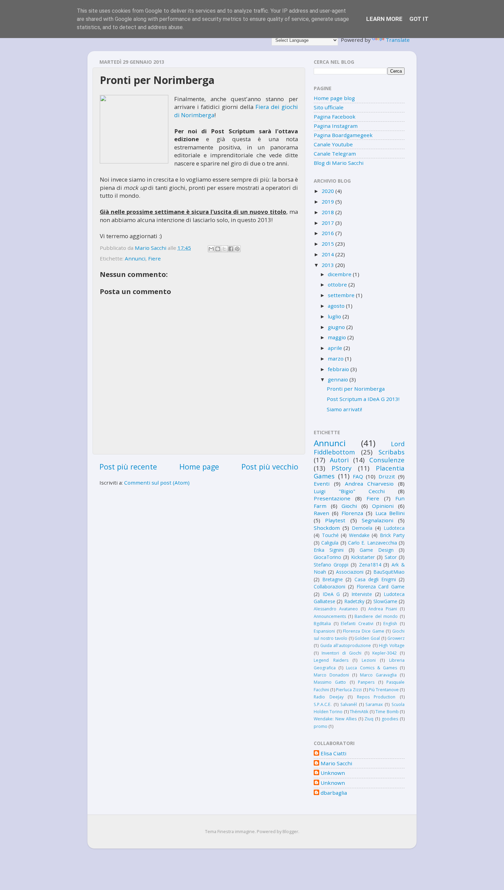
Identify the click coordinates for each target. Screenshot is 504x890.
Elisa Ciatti (333, 753)
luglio (335, 316)
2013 (328, 264)
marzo (336, 358)
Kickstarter (363, 557)
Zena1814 (370, 564)
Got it (419, 18)
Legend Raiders (331, 660)
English (390, 623)
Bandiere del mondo (376, 616)
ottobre (338, 284)
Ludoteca (394, 528)
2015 (328, 243)
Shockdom (327, 527)
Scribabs (392, 452)
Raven (321, 513)
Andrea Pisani (382, 609)
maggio (337, 337)
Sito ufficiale (329, 107)
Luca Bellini (390, 513)
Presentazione (332, 498)
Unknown (333, 773)
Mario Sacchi (336, 763)
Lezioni (369, 660)
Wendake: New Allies (335, 719)
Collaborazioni (329, 586)
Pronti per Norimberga (356, 388)
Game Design (377, 550)
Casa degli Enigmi (375, 579)
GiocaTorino (327, 557)
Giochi (349, 505)
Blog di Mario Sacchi (338, 162)
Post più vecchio (269, 467)
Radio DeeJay (329, 697)
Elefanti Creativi (357, 623)
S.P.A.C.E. (323, 704)
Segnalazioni (377, 520)
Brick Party (392, 535)
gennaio (338, 379)
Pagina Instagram (336, 125)
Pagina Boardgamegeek (343, 135)
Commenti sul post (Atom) (157, 482)
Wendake (359, 535)
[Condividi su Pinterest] (237, 248)
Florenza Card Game (381, 586)
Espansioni (324, 631)
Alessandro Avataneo (336, 609)
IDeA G (331, 594)
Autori (339, 459)
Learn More (384, 18)
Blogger (290, 831)
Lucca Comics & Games (371, 668)
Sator (391, 557)
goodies (390, 719)
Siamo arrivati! (344, 409)
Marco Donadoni (331, 675)
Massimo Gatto (330, 682)
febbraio (339, 369)
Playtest (335, 520)
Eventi (321, 483)
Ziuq (368, 719)
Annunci (135, 258)
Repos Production (376, 697)
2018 (328, 212)
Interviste (361, 594)
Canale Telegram (335, 153)
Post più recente (128, 467)
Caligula (329, 542)
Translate (398, 39)
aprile (336, 347)
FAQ (358, 476)
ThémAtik (359, 712)
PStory (341, 468)
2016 (328, 233)
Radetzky (354, 601)
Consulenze (387, 459)
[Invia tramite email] (211, 248)
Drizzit (387, 476)
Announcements (330, 616)
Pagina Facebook (335, 116)
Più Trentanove (384, 690)
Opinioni (383, 505)
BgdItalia (322, 623)
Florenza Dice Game (363, 631)
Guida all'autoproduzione (345, 645)
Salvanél (348, 704)
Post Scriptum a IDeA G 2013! (363, 398)
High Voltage (392, 645)
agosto (337, 305)
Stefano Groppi (331, 564)
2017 (328, 222)
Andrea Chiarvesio (369, 483)
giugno (337, 327)
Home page (199, 467)
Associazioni (349, 572)
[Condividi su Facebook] (230, 248)
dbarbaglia (334, 793)
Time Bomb (386, 712)
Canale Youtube (333, 144)
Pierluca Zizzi (349, 690)
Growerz (396, 638)
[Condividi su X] (224, 248)
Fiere (154, 258)
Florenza (352, 513)
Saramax (374, 704)
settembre (342, 295)
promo (320, 726)
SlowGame (385, 601)
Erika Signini (329, 550)
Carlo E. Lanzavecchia (372, 542)
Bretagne (332, 579)
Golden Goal (367, 638)
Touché (330, 535)
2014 (328, 254)
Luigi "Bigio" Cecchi (349, 491)
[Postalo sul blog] (217, 248)
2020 (328, 190)
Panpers (366, 682)
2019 (328, 201)
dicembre (340, 274)
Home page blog (334, 98)
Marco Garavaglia (378, 675)
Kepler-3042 (384, 653)
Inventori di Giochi (341, 653)
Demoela (362, 528)
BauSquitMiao (389, 572)
